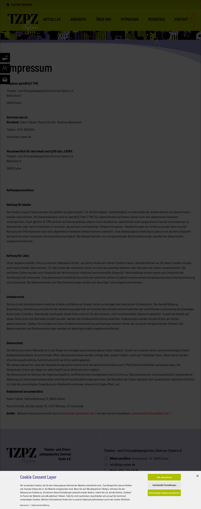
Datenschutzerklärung (40, 505)
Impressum (24, 505)
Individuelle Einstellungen (164, 485)
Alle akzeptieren (164, 477)
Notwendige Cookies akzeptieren (164, 492)
